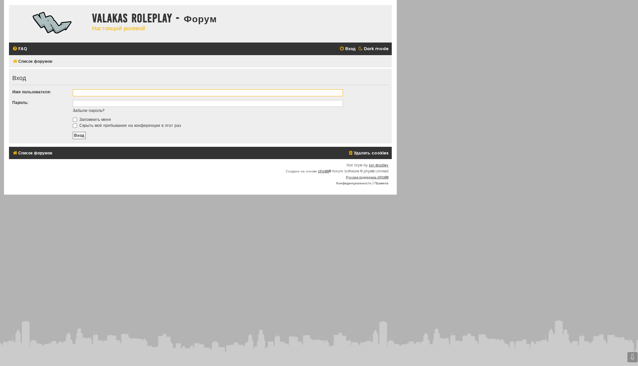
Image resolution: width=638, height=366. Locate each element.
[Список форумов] (49, 24)
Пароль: (20, 102)
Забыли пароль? (89, 110)
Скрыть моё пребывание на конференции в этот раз (129, 125)
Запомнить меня (94, 119)
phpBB (323, 171)
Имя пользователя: (31, 92)
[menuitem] (19, 49)
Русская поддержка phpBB (367, 177)
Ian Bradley (378, 165)
